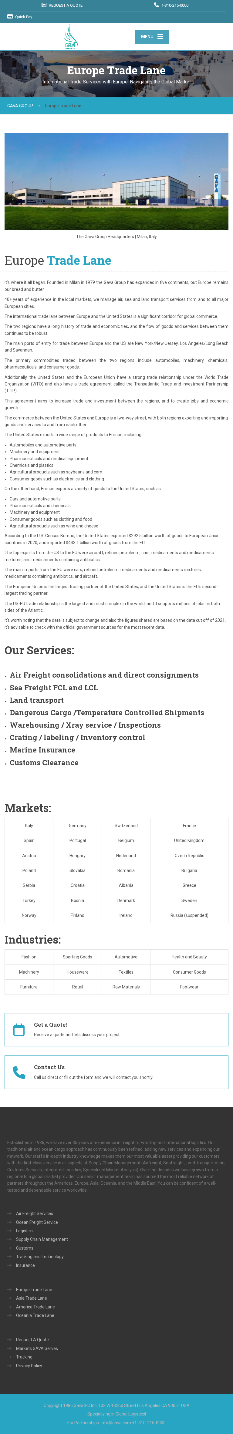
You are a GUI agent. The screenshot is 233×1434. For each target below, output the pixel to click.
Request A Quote (32, 1339)
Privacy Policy (29, 1365)
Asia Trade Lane (31, 1298)
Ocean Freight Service (37, 1222)
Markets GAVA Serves (37, 1348)
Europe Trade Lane (34, 1289)
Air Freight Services (34, 1213)
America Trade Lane (35, 1306)
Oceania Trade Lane (35, 1315)
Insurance (25, 1265)
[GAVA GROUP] (71, 36)
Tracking (24, 1357)
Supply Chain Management (42, 1239)
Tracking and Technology (40, 1256)
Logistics (24, 1230)
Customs (24, 1248)
